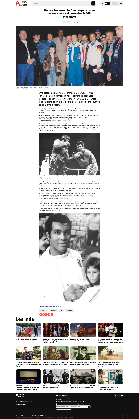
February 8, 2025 (63, 198)
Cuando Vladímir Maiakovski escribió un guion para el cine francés (83, 363)
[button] (90, 3)
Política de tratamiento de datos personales (24, 402)
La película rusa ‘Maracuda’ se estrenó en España (80, 340)
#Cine (61, 310)
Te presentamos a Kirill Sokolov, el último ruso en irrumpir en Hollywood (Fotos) (28, 364)
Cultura (76, 22)
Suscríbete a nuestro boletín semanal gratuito (70, 401)
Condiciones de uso (21, 404)
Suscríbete (61, 395)
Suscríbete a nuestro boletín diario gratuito (70, 404)
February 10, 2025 (67, 120)
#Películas (43, 310)
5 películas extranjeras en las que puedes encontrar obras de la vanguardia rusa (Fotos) (109, 387)
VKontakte (57, 306)
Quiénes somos (20, 399)
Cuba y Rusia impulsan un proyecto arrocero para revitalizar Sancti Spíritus (110, 364)
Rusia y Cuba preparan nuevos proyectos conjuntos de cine (26, 340)
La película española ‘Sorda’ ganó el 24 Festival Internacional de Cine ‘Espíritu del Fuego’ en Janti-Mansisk (110, 341)
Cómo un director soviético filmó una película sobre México (55, 387)
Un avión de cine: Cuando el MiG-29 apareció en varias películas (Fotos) (82, 387)
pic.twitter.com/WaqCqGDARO (48, 197)
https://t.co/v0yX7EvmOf (48, 119)
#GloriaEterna (89, 195)
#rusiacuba (53, 310)
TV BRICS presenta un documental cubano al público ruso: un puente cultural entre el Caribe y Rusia (27, 387)
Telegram (50, 306)
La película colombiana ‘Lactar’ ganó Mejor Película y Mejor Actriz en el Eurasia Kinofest (55, 341)
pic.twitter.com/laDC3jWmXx (64, 119)
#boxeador (70, 310)
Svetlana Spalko (65, 21)
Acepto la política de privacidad (64, 409)
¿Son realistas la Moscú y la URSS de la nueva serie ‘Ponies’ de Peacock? (55, 363)
